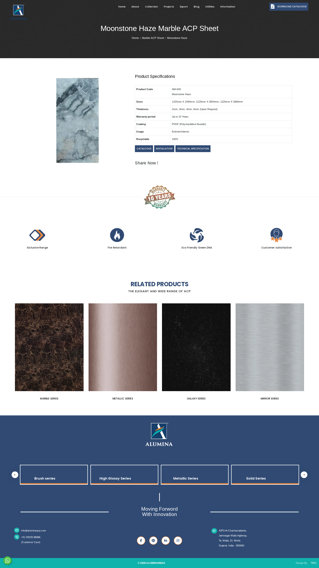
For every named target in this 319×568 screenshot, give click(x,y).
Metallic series (49, 398)
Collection (151, 6)
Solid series (270, 398)
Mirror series (196, 398)
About (135, 6)
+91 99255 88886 (30, 537)
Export (184, 6)
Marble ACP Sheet (153, 38)
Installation (164, 148)
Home (122, 6)
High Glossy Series (45, 478)
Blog (196, 6)
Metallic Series (115, 478)
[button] (304, 474)
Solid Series (186, 478)
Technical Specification (193, 148)
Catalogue (144, 148)
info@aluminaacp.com (33, 530)
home (135, 38)
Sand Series (256, 478)
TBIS (314, 563)
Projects (169, 6)
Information (227, 6)
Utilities (209, 6)
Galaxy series (122, 398)
